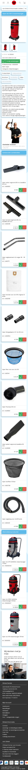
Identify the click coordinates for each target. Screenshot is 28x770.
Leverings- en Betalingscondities (12, 728)
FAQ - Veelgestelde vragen (10, 717)
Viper (7, 67)
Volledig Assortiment (8, 736)
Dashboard (5, 706)
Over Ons (5, 732)
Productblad (6, 73)
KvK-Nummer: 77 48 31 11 (9, 698)
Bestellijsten (6, 713)
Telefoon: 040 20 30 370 (9, 689)
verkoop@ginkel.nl (8, 691)
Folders (4, 734)
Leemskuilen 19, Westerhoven (11, 687)
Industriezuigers (13, 69)
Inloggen (5, 715)
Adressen (5, 710)
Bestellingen (6, 708)
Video (21, 77)
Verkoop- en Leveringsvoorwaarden (13, 730)
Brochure (5, 77)
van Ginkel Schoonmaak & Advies (12, 8)
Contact (5, 726)
